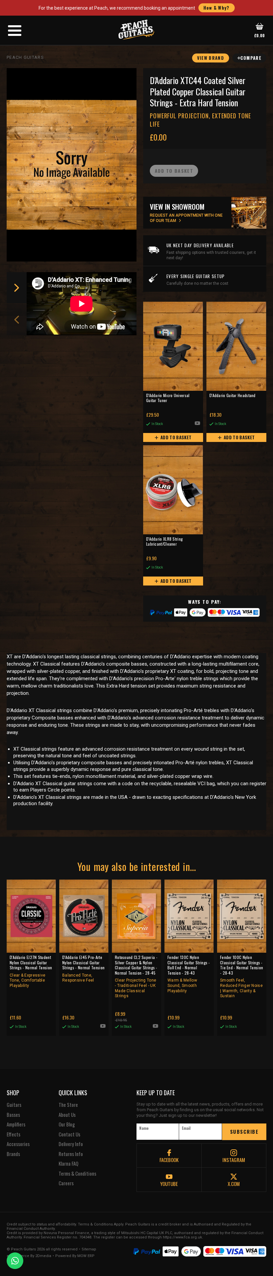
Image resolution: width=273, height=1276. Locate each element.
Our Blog (67, 1124)
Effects (13, 1134)
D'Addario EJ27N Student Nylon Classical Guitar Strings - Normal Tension (31, 971)
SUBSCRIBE (244, 1131)
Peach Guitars (25, 57)
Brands (13, 1154)
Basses (13, 1115)
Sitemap (89, 1249)
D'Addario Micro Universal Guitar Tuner (168, 398)
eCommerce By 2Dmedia (29, 1256)
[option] (83, 303)
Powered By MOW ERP (75, 1256)
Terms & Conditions (77, 1173)
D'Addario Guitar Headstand (232, 395)
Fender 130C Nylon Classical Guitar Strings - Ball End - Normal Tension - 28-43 (188, 974)
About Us (67, 1115)
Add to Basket (175, 437)
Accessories (18, 1144)
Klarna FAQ (68, 1163)
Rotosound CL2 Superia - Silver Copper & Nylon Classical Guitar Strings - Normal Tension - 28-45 (136, 976)
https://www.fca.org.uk (182, 1237)
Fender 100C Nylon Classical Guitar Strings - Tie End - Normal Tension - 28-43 (241, 976)
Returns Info (71, 1154)
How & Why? (216, 7)
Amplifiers (16, 1124)
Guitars (14, 1105)
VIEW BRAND (210, 57)
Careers (66, 1183)
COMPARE (250, 57)
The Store (68, 1105)
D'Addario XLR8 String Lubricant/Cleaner (164, 541)
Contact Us (69, 1134)
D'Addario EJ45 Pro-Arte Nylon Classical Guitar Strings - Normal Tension (83, 969)
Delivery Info (71, 1144)
